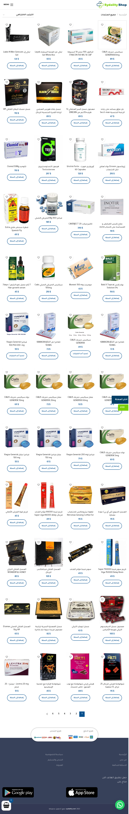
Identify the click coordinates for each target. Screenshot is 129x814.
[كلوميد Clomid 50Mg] (16, 149)
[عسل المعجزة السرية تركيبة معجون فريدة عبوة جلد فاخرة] (48, 609)
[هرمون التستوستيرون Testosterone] (48, 149)
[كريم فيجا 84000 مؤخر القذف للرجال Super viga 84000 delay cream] (48, 495)
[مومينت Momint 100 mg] (80, 267)
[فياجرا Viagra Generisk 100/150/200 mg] (16, 325)
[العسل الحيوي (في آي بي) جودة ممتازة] (112, 495)
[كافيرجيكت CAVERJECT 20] (80, 206)
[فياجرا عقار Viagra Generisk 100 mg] (16, 437)
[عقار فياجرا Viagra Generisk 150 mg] (48, 437)
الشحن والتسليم (55, 760)
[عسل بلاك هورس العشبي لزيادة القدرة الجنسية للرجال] (48, 92)
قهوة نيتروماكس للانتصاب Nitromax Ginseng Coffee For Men (80, 515)
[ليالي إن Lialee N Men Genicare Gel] (16, 35)
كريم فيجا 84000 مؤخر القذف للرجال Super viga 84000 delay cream (48, 515)
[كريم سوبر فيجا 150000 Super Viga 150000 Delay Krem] (112, 552)
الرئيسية (123, 15)
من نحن (123, 760)
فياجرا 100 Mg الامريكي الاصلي (48, 218)
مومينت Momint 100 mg (80, 285)
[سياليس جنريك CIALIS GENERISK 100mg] (112, 381)
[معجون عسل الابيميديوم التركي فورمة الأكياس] (112, 609)
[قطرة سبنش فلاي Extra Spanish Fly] (16, 208)
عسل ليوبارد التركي (80, 627)
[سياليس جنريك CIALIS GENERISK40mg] (112, 35)
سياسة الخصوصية (54, 755)
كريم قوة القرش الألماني (17, 512)
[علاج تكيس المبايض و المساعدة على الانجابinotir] (112, 206)
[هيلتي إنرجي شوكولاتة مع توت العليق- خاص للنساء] (80, 666)
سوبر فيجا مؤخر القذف (80, 569)
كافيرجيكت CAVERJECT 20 (80, 224)
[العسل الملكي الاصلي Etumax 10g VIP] (16, 609)
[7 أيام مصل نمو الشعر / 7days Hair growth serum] (16, 267)
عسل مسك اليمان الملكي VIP (16, 109)
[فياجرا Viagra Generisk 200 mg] (80, 437)
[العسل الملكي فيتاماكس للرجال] (48, 552)
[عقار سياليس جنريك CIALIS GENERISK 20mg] (48, 381)
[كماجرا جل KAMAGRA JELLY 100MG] (112, 325)
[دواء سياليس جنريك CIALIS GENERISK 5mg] (112, 436)
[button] (112, 65)
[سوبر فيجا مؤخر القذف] (80, 552)
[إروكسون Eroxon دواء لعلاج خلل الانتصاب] (112, 149)
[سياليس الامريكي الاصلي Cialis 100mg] (48, 267)
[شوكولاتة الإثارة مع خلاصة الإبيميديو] (48, 666)
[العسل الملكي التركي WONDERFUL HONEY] (16, 552)
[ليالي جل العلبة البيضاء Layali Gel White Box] (48, 35)
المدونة (59, 765)
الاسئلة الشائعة (119, 765)
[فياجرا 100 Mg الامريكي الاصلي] (48, 203)
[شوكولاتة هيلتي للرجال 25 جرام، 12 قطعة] (112, 666)
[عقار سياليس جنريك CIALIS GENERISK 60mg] (80, 381)
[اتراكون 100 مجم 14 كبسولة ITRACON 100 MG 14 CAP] (80, 35)
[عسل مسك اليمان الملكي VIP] (16, 92)
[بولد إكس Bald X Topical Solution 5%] (112, 267)
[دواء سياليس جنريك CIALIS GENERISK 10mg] (16, 381)
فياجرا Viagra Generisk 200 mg (80, 455)
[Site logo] (112, 5)
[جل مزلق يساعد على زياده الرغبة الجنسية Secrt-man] (112, 92)
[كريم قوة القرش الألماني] (16, 495)
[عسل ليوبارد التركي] (80, 609)
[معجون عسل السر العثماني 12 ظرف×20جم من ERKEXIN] (80, 92)
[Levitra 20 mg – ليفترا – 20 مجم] (16, 666)
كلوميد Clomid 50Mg (16, 167)
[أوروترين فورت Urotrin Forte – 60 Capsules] (80, 149)
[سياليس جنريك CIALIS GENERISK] (80, 324)
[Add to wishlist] (102, 25)
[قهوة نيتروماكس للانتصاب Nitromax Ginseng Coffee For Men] (80, 495)
